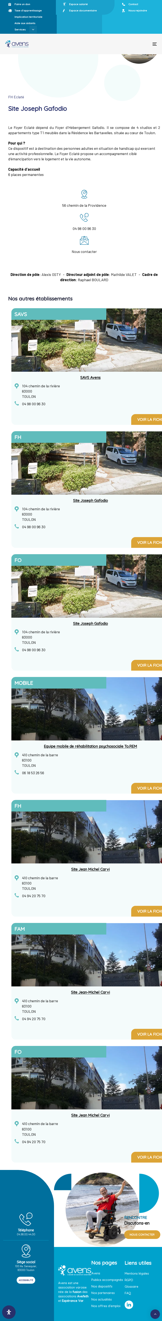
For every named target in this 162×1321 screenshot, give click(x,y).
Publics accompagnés (107, 1280)
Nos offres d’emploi (105, 1306)
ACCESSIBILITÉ (26, 1280)
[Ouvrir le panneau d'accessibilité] (9, 1312)
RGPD (129, 1280)
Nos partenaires (103, 1293)
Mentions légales (137, 1273)
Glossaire (131, 1287)
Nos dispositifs (101, 1286)
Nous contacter (84, 251)
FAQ (128, 1293)
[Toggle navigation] (131, 44)
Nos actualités (101, 1299)
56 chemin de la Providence (84, 205)
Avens (95, 1273)
